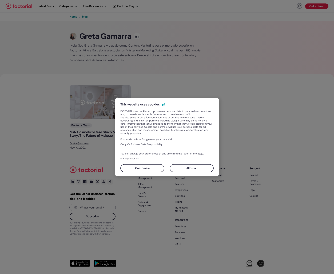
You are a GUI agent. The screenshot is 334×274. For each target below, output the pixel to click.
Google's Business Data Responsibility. (141, 144)
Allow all (191, 168)
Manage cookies (129, 158)
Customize (142, 168)
